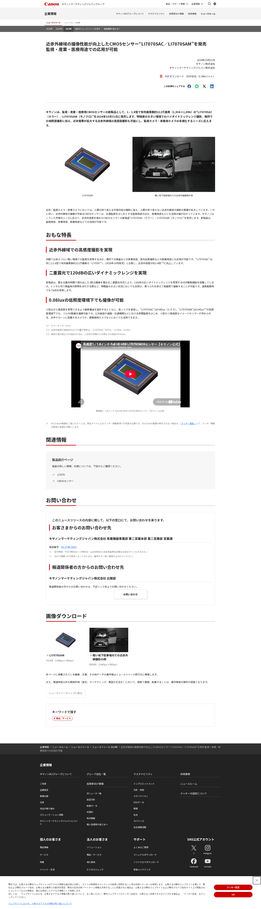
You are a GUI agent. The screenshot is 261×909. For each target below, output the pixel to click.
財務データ (92, 805)
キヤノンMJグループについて (130, 13)
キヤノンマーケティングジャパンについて (59, 822)
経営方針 (91, 799)
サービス (44, 854)
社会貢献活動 (140, 827)
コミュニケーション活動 (51, 814)
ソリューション (94, 847)
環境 (136, 808)
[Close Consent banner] (256, 880)
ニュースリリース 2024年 (105, 747)
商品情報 (44, 847)
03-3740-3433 (69, 547)
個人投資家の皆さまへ (97, 824)
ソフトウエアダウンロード (146, 862)
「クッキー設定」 (188, 423)
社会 (136, 814)
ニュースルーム (208, 13)
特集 (42, 862)
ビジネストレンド (95, 869)
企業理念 (44, 789)
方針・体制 (139, 789)
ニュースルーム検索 (72, 22)
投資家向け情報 (176, 13)
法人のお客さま (97, 839)
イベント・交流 (47, 869)
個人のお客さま (50, 839)
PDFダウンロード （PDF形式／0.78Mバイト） (190, 76)
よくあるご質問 (141, 847)
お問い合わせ (130, 594)
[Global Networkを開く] (215, 4)
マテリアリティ (141, 796)
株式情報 (91, 818)
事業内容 (44, 796)
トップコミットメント (144, 783)
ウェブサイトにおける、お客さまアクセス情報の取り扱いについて (40, 903)
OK (233, 894)
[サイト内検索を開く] (209, 4)
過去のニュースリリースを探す (87, 28)
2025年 (59, 28)
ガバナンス (139, 820)
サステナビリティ (156, 13)
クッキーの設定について (193, 793)
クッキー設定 (233, 887)
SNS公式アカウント (200, 839)
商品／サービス (63, 718)
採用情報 (192, 13)
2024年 (69, 28)
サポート (140, 839)
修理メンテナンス (142, 869)
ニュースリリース (53, 22)
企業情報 (195, 3)
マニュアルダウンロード (145, 854)
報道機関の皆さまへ (112, 28)
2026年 (49, 28)
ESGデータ (139, 802)
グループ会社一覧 (96, 774)
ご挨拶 (43, 783)
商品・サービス (94, 854)
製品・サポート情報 (175, 3)
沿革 (42, 802)
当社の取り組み (47, 808)
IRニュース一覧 (94, 793)
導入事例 (91, 862)
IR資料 (90, 811)
